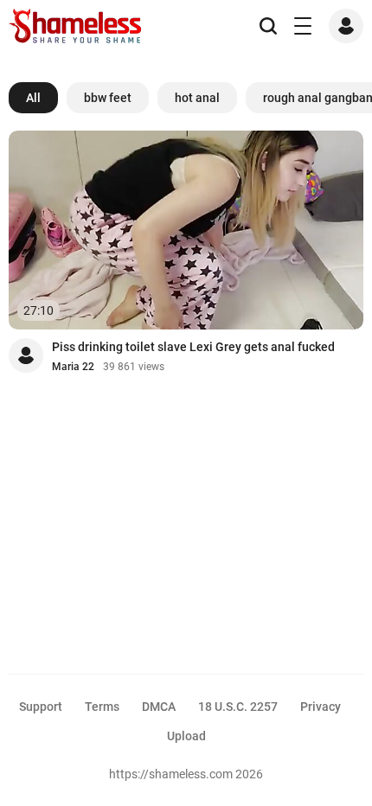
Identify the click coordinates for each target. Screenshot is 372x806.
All (33, 98)
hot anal (197, 98)
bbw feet (107, 98)
